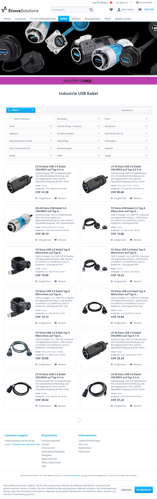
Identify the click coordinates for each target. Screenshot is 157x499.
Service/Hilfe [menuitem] (145, 2)
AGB (44, 466)
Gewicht (109, 148)
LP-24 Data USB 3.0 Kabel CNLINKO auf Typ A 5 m (50, 168)
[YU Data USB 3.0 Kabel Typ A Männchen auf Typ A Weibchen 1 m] (95, 265)
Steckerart (110, 126)
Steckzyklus (111, 140)
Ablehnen (126, 489)
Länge (108, 155)
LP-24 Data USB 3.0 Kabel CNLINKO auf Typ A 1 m (126, 334)
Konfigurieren (143, 489)
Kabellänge (63, 140)
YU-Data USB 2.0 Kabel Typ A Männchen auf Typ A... (52, 251)
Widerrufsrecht (49, 458)
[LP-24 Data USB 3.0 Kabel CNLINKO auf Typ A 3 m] (95, 390)
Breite (12, 155)
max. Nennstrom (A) (19, 148)
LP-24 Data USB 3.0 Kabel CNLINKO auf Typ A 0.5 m (126, 168)
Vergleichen (44, 198)
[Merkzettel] (111, 10)
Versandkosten (73, 475)
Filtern (15, 110)
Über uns (83, 444)
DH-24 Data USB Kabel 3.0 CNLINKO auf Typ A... (50, 210)
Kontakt (46, 444)
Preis (107, 118)
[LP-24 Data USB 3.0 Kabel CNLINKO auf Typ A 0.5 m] (95, 182)
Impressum (84, 451)
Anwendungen (64, 148)
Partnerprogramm (51, 440)
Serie (12, 126)
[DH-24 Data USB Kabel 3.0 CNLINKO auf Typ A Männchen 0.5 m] (19, 224)
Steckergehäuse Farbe (20, 140)
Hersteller (62, 118)
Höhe (59, 155)
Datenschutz (84, 447)
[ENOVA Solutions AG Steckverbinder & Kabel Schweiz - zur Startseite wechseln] (20, 10)
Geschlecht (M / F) (114, 133)
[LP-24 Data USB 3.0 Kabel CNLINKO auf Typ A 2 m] (19, 390)
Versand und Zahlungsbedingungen (53, 449)
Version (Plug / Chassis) (69, 126)
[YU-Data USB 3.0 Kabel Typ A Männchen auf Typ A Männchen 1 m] (19, 307)
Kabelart (13, 133)
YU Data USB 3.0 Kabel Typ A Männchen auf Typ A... (128, 251)
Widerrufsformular (51, 462)
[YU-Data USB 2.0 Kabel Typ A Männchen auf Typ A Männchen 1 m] (19, 265)
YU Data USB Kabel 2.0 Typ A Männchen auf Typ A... (128, 210)
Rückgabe (47, 455)
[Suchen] (91, 10)
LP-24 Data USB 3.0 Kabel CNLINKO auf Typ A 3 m (126, 376)
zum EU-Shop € (100, 2)
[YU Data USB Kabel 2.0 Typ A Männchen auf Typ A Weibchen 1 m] (95, 224)
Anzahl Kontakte (65, 133)
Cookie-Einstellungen (89, 440)
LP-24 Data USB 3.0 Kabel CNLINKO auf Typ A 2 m (50, 376)
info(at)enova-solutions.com (25, 444)
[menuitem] (72, 10)
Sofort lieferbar (22, 118)
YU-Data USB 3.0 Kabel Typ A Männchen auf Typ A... (52, 293)
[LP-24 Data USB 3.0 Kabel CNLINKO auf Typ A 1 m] (95, 348)
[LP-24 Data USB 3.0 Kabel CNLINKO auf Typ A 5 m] (19, 182)
